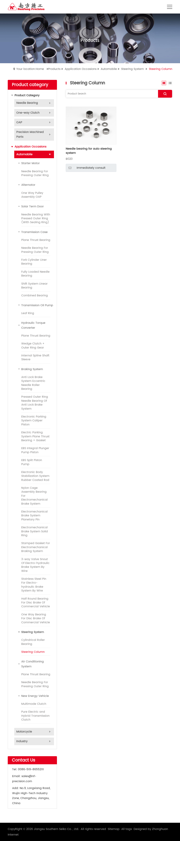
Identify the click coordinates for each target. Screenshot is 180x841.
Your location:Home (30, 69)
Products (54, 69)
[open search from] (160, 6)
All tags (126, 829)
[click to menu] (169, 7)
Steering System (132, 69)
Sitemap (114, 829)
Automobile (109, 69)
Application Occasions (81, 69)
